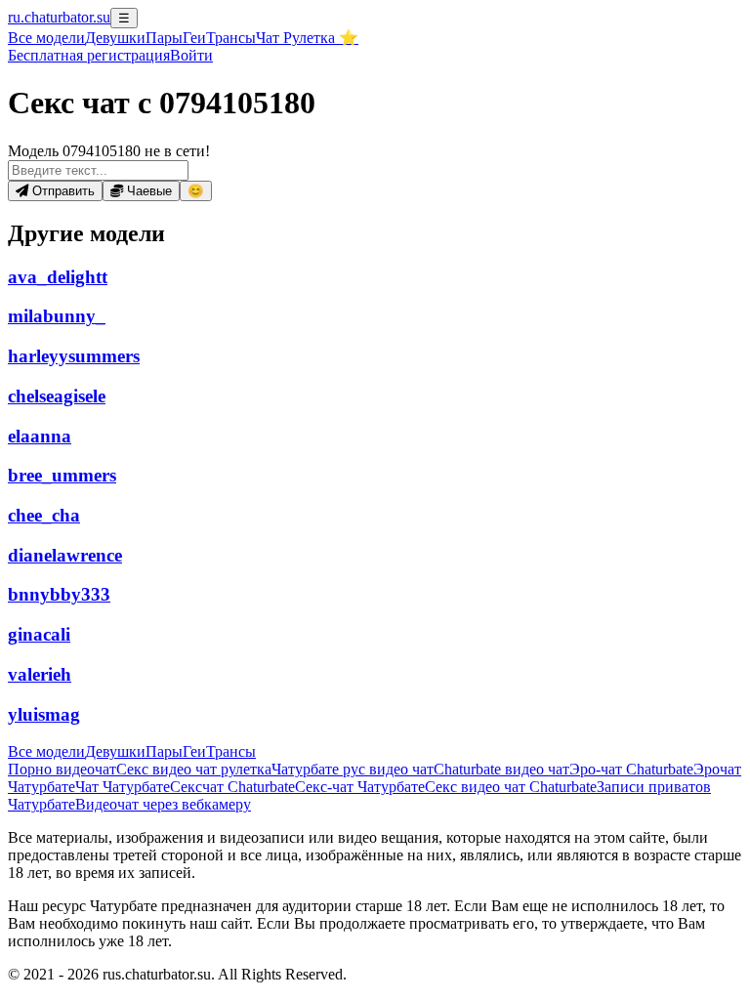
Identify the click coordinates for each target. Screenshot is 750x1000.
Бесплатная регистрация (89, 55)
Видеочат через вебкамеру (163, 804)
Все (46, 37)
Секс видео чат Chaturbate (511, 786)
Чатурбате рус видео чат (352, 769)
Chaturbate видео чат (501, 769)
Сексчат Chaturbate (232, 786)
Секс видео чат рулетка (193, 769)
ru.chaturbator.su (59, 17)
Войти (191, 55)
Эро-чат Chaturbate (631, 769)
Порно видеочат (62, 769)
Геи (194, 37)
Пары (164, 37)
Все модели (46, 751)
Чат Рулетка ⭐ (307, 37)
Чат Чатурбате (122, 786)
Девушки (115, 37)
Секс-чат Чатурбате (360, 786)
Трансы (231, 37)
